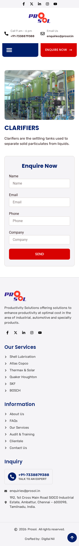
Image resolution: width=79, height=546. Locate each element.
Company (16, 232)
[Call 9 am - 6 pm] (6, 34)
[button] (9, 50)
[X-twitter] (31, 4)
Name (13, 176)
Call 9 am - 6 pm (21, 31)
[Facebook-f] (23, 4)
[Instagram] (47, 4)
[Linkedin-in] (39, 4)
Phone (14, 214)
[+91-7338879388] (12, 476)
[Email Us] (43, 34)
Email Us (52, 31)
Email (13, 195)
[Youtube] (55, 4)
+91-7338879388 (33, 475)
